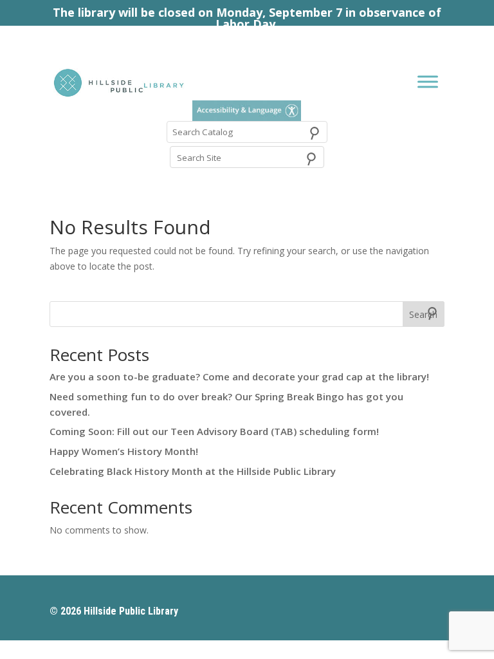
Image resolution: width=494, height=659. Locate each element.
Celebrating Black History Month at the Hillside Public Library (193, 471)
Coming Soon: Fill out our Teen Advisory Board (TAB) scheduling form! (214, 431)
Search (423, 314)
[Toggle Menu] (427, 81)
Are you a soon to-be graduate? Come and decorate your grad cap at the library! (239, 376)
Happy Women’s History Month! (124, 451)
